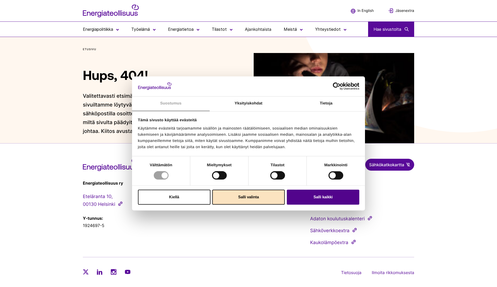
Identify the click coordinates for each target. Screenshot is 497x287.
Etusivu (89, 49)
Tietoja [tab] (326, 103)
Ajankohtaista (258, 29)
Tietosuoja (351, 272)
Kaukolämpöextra (329, 242)
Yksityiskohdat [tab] (248, 103)
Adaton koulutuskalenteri (337, 219)
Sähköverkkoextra (329, 230)
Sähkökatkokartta (386, 164)
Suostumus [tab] (171, 103)
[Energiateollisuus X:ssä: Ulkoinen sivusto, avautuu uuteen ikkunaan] (86, 272)
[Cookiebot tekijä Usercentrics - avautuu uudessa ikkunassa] (336, 86)
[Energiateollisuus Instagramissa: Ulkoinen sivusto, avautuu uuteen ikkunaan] (113, 272)
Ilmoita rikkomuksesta (393, 272)
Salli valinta (248, 197)
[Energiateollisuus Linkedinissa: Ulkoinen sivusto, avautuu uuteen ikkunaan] (100, 272)
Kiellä (174, 197)
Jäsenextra (404, 11)
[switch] (219, 175)
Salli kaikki (323, 197)
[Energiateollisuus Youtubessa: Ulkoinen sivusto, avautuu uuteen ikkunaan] (127, 272)
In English (365, 11)
